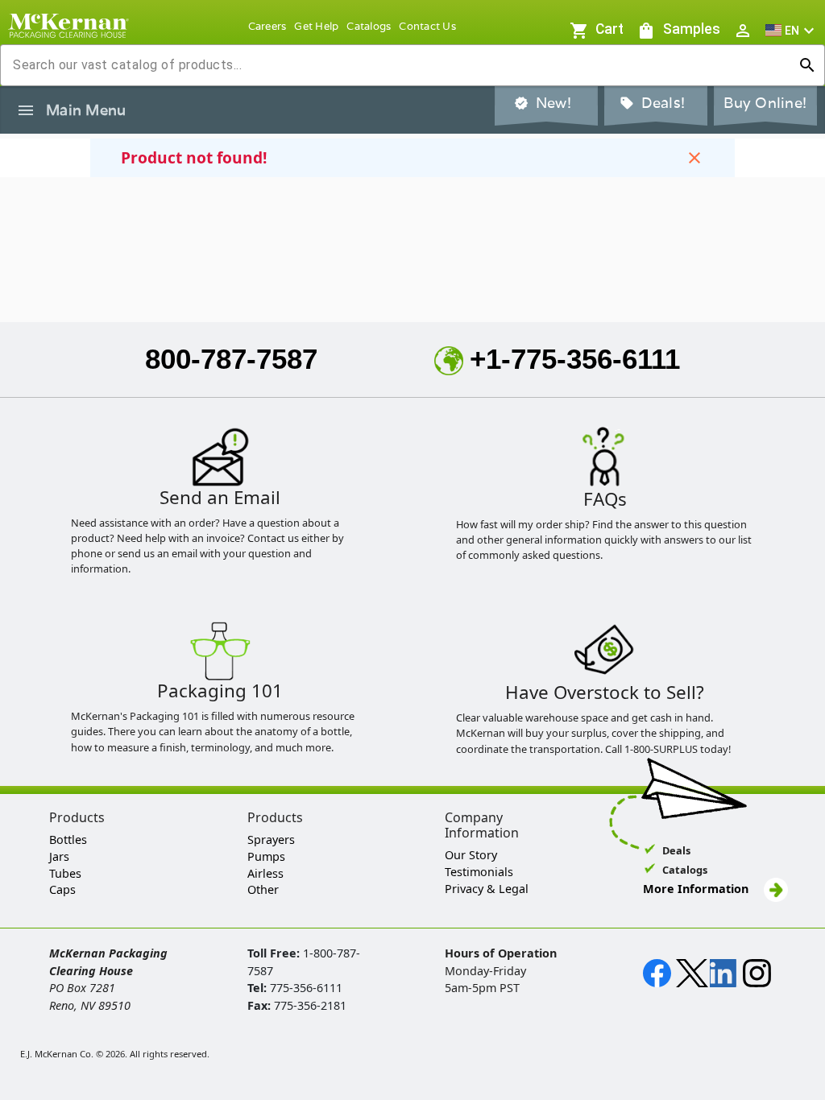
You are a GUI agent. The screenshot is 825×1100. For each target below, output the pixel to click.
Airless (265, 873)
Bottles (68, 839)
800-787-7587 (231, 358)
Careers (267, 26)
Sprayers (271, 839)
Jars (59, 856)
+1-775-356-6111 (575, 358)
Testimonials (479, 871)
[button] (792, 30)
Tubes (65, 873)
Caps (62, 889)
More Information (697, 888)
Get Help (316, 26)
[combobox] (399, 65)
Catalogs (368, 26)
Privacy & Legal (487, 888)
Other (263, 889)
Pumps (266, 856)
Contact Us (427, 26)
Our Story (471, 854)
